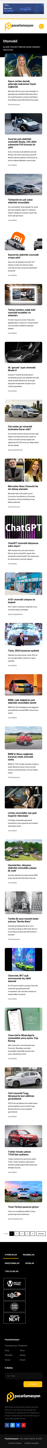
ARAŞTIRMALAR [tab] (12, 1263)
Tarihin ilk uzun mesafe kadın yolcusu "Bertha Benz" (23, 920)
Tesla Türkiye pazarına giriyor (23, 1207)
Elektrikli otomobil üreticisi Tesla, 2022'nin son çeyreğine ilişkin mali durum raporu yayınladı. (23, 658)
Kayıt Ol (34, 1384)
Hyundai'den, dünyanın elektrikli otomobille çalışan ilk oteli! (22, 868)
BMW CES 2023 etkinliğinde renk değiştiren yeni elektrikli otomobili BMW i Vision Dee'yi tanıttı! (23, 710)
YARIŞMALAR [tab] (28, 1255)
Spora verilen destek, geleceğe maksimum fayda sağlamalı (22, 84)
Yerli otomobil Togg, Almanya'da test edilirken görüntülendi (21, 1096)
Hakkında (23, 1346)
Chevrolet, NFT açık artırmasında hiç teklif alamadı (19, 978)
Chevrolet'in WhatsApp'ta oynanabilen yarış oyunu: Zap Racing (23, 1038)
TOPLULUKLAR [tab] (11, 1271)
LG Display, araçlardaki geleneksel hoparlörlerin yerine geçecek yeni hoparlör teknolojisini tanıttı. (23, 823)
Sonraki (41, 1233)
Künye (22, 1350)
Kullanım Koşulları (32, 1443)
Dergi (7, 1350)
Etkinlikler (9, 1355)
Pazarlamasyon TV (12, 1346)
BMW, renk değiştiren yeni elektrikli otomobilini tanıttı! (22, 701)
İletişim (23, 1360)
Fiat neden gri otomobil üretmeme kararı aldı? (20, 428)
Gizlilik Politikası (15, 1443)
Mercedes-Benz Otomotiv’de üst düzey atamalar (23, 487)
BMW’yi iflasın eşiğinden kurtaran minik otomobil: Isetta (20, 757)
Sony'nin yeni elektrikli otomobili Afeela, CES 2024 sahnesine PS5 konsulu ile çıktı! (22, 143)
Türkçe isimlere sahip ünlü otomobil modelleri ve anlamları (21, 312)
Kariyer (7, 1360)
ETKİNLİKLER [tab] (11, 1255)
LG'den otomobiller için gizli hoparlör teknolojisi (22, 814)
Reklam (23, 1355)
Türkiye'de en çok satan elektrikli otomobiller (20, 201)
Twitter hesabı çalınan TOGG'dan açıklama (19, 1153)
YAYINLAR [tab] (29, 1263)
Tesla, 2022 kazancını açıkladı (23, 650)
